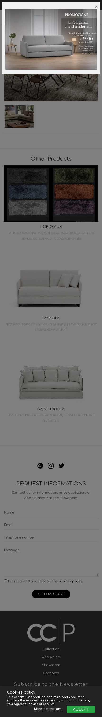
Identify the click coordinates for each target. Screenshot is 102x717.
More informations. (48, 709)
